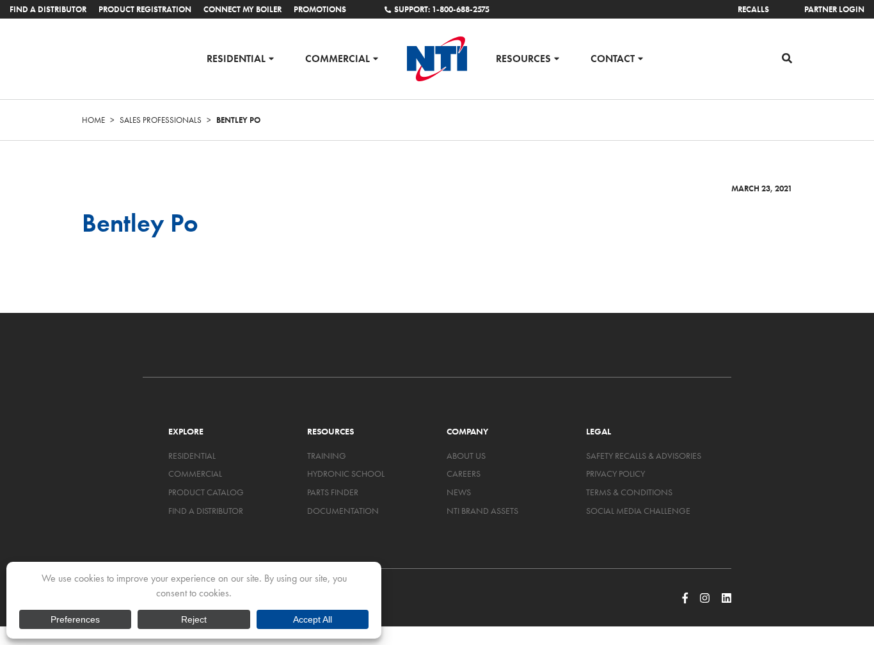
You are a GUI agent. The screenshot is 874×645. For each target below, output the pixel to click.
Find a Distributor (48, 9)
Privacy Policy (615, 473)
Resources (523, 58)
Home (93, 120)
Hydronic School (346, 473)
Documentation (343, 510)
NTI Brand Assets (482, 510)
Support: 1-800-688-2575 (441, 9)
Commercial (337, 58)
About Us (466, 455)
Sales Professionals (161, 120)
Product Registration (145, 9)
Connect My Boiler (242, 9)
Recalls (753, 9)
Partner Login (834, 9)
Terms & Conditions (629, 492)
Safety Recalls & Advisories (643, 455)
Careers (464, 473)
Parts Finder (332, 492)
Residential (236, 58)
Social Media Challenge (638, 510)
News (459, 492)
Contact (613, 58)
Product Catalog (206, 492)
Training (326, 455)
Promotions (320, 9)
